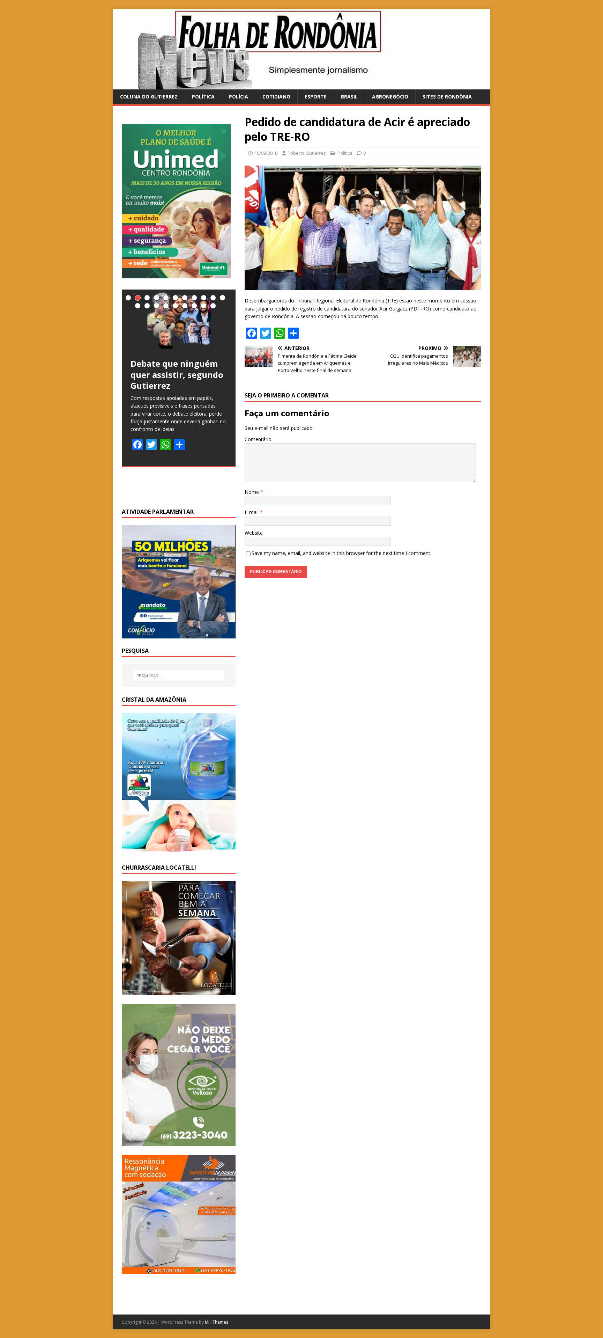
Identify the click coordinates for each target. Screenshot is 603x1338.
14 (156, 306)
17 (185, 306)
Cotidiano (276, 96)
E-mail (252, 512)
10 (213, 298)
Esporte (316, 96)
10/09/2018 (265, 153)
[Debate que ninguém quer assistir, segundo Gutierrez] (179, 319)
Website (254, 532)
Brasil (349, 96)
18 (194, 306)
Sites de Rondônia (447, 96)
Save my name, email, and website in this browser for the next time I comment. (341, 553)
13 (147, 306)
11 (222, 298)
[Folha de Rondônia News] (287, 85)
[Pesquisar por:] (178, 676)
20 (213, 306)
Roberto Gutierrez (307, 153)
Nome (252, 492)
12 (138, 306)
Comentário (258, 439)
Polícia (238, 96)
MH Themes (216, 1322)
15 (166, 306)
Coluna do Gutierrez (149, 96)
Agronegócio (390, 96)
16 (175, 306)
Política (203, 96)
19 (204, 306)
